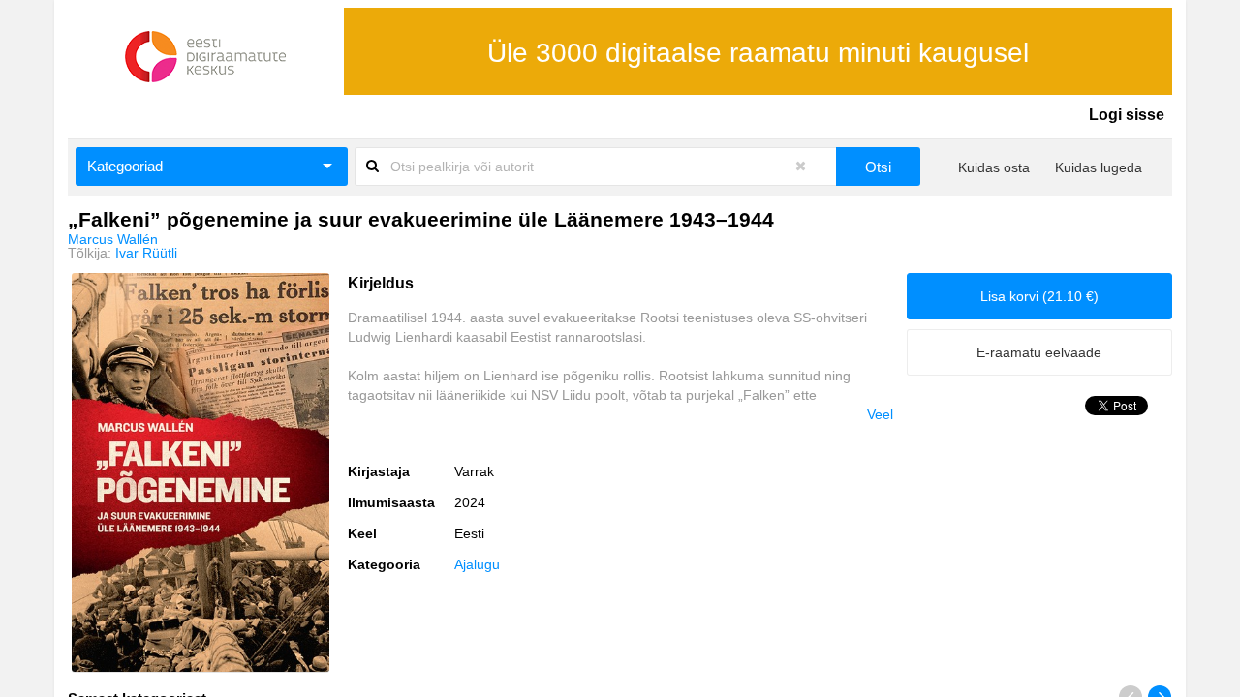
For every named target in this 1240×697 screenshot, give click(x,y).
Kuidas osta (994, 167)
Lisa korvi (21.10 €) (1039, 296)
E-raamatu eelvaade (1038, 352)
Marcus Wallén (113, 239)
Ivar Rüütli (146, 252)
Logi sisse (1126, 114)
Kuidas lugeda (1098, 167)
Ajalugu (477, 564)
